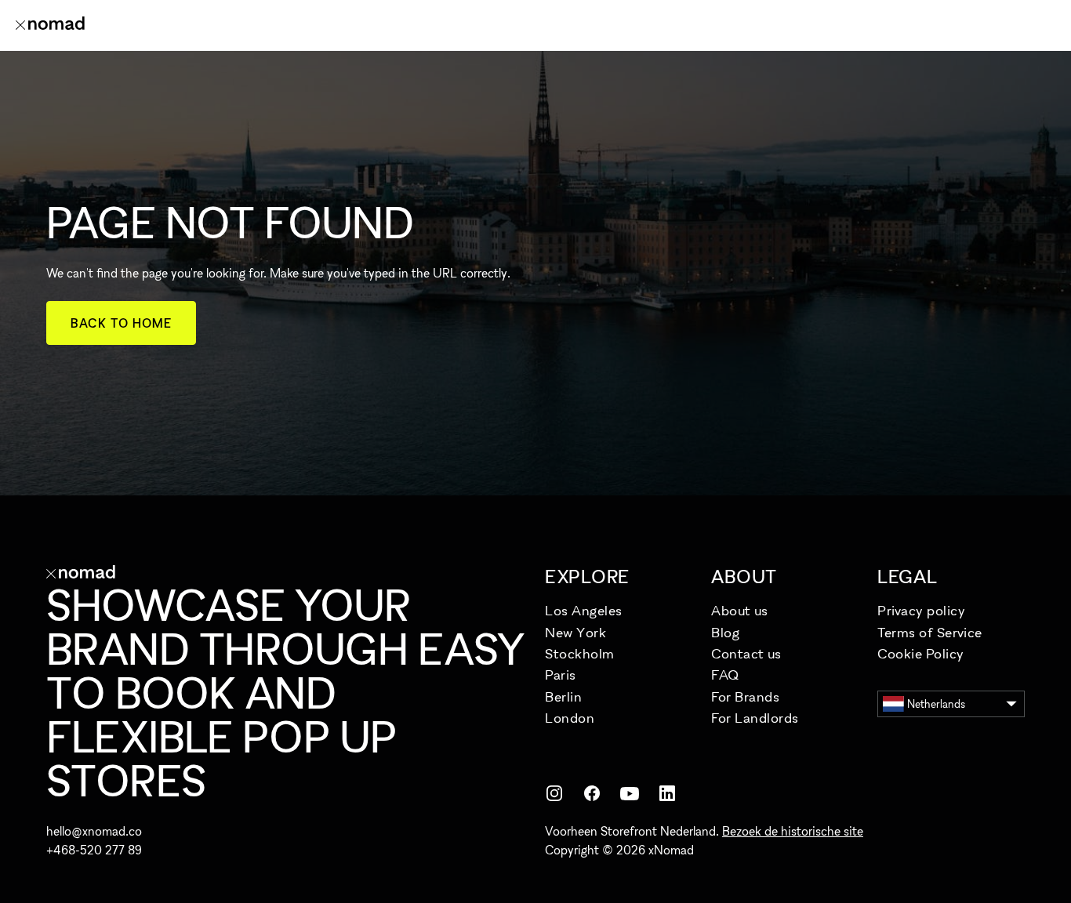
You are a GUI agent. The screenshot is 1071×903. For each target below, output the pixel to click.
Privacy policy (921, 610)
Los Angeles (584, 610)
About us (739, 610)
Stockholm (580, 653)
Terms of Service (929, 632)
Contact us (746, 653)
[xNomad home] (50, 25)
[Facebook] (592, 793)
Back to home (121, 323)
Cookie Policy (920, 653)
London (569, 717)
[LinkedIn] (667, 793)
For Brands (745, 696)
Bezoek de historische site (792, 831)
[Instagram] (554, 793)
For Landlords (755, 717)
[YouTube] (629, 793)
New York (575, 632)
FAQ (725, 674)
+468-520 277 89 (94, 850)
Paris (560, 674)
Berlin (563, 696)
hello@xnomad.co (94, 831)
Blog (725, 632)
